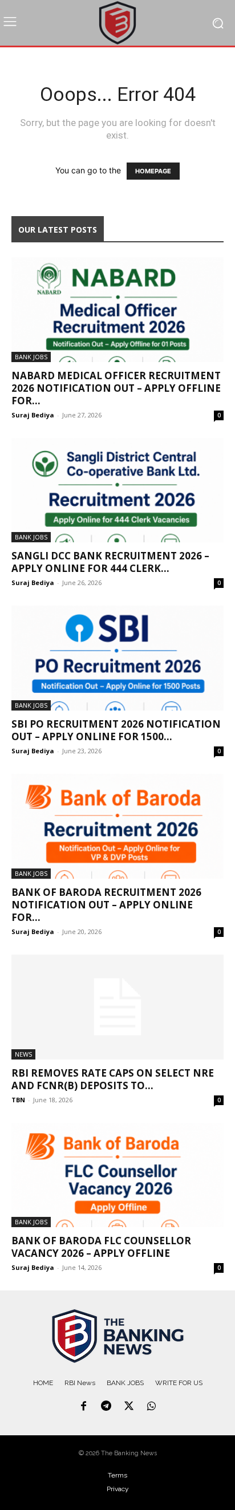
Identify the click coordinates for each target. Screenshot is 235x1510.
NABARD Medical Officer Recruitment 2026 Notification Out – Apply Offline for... (116, 388)
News (23, 1054)
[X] (129, 1406)
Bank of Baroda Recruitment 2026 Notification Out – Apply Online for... (106, 905)
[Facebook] (83, 1406)
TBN (18, 1099)
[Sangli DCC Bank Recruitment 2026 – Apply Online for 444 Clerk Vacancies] (117, 490)
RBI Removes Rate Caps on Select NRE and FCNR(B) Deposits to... (112, 1079)
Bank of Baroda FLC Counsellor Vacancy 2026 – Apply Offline (101, 1247)
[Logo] (117, 1336)
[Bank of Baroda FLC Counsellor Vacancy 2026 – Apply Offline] (117, 1175)
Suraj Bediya (32, 415)
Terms (117, 1475)
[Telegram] (106, 1406)
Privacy (118, 1489)
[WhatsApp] (151, 1406)
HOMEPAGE (153, 171)
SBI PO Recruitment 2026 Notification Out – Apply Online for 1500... (116, 730)
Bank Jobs (31, 356)
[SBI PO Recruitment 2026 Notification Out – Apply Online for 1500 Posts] (117, 658)
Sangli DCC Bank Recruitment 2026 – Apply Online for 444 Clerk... (110, 562)
